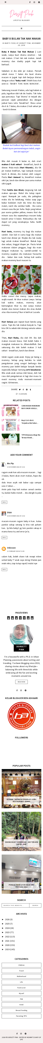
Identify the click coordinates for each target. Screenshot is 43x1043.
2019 (7, 949)
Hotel (21, 1005)
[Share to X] (20, 390)
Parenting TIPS (21, 1016)
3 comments (22, 394)
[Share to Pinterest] (27, 390)
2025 (7, 923)
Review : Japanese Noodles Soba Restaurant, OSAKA (21, 800)
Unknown (11, 547)
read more (21, 682)
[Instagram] (34, 2)
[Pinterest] (39, 2)
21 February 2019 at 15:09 (15, 551)
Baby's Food (10, 43)
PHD (21, 999)
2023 (7, 932)
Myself (21, 993)
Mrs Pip (10, 463)
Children (21, 965)
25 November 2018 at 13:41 (16, 467)
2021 (7, 940)
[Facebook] (30, 2)
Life (21, 982)
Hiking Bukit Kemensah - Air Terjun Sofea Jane (21, 843)
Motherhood (21, 976)
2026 (7, 919)
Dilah (9, 512)
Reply (4, 502)
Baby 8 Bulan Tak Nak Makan (21, 38)
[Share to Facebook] (23, 390)
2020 (7, 945)
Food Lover (21, 988)
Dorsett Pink (12, 1037)
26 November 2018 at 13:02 (16, 516)
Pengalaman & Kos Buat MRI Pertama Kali (21, 886)
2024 (7, 928)
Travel (21, 971)
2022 (7, 936)
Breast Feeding (21, 1010)
